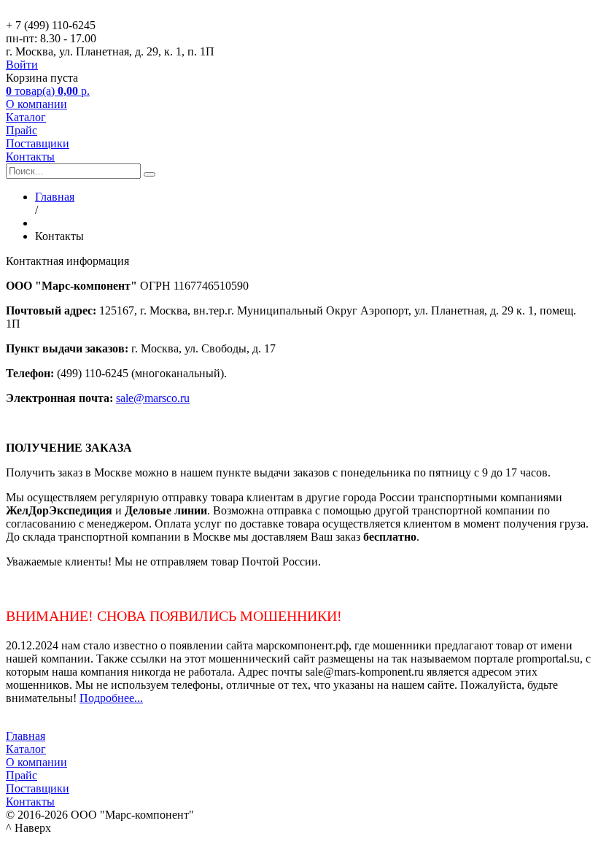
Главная (25, 736)
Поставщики (37, 143)
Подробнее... (111, 698)
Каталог (26, 117)
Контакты (30, 156)
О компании (36, 104)
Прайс (21, 130)
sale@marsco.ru (153, 398)
